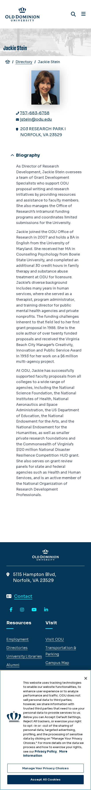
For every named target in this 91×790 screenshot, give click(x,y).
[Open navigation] (83, 14)
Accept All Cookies (45, 779)
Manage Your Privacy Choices (45, 768)
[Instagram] (22, 609)
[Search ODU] (73, 14)
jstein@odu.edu (36, 119)
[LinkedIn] (46, 609)
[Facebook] (11, 609)
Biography (27, 155)
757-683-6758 (34, 113)
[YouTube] (34, 609)
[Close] (86, 678)
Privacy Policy (46, 751)
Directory (23, 62)
